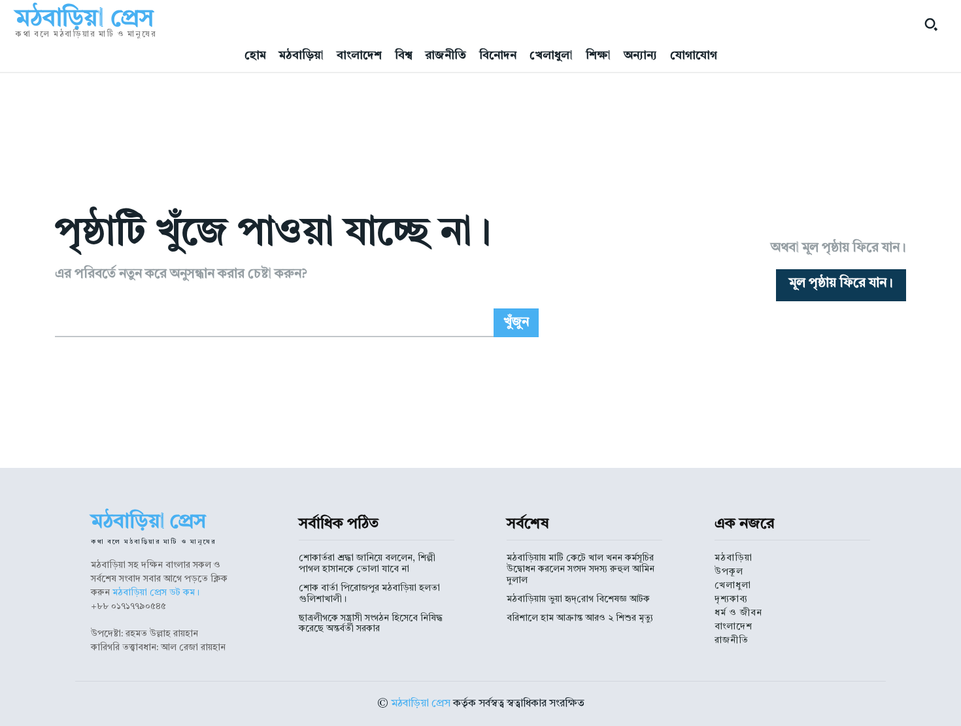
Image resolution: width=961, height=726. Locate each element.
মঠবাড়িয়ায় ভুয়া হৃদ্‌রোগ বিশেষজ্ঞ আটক (578, 599)
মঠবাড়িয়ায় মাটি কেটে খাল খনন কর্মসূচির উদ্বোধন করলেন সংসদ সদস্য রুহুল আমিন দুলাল (580, 569)
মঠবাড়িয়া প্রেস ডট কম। (155, 592)
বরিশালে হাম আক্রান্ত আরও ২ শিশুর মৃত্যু (580, 618)
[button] (931, 24)
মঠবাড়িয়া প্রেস (420, 704)
